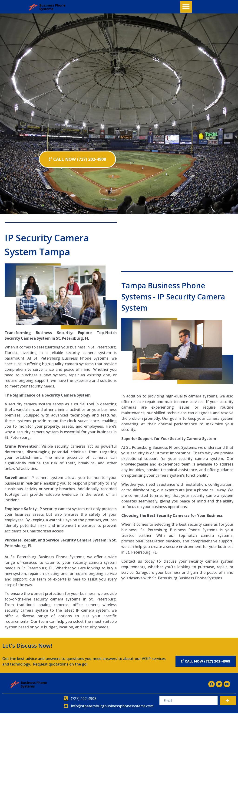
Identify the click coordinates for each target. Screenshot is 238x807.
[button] (186, 7)
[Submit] (228, 700)
